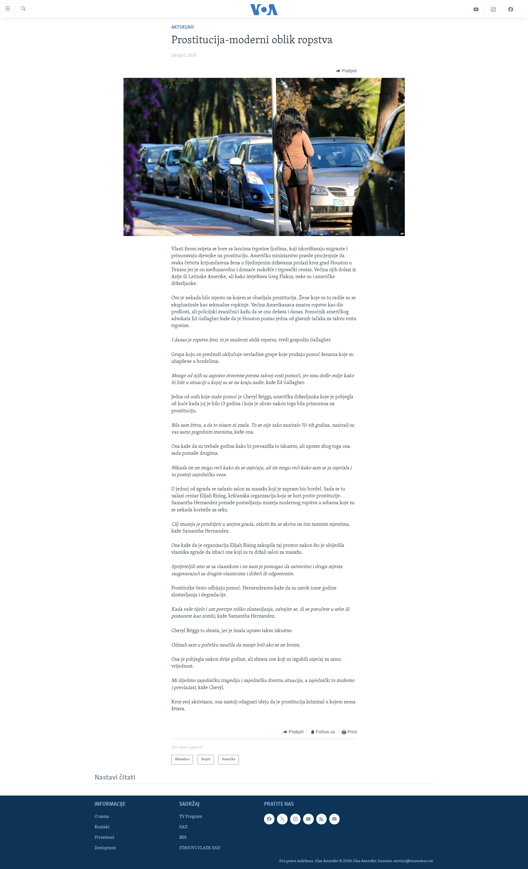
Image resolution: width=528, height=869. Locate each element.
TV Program (190, 817)
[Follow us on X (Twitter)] (282, 819)
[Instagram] (493, 9)
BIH (182, 838)
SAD (183, 827)
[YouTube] (476, 9)
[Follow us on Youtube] (308, 819)
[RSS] (321, 819)
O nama (102, 817)
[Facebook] (510, 9)
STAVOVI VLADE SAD (199, 848)
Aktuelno (182, 27)
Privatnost (104, 838)
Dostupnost (105, 848)
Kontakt (102, 827)
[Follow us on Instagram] (295, 819)
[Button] (346, 71)
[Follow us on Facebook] (269, 819)
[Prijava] (334, 819)
